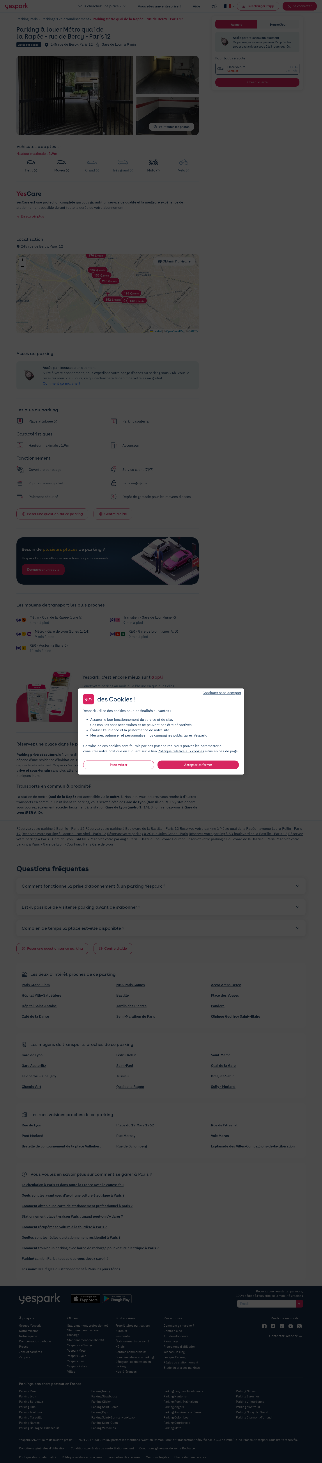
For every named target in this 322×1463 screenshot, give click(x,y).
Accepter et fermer (198, 765)
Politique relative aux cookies (181, 751)
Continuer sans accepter (222, 692)
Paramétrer (118, 765)
